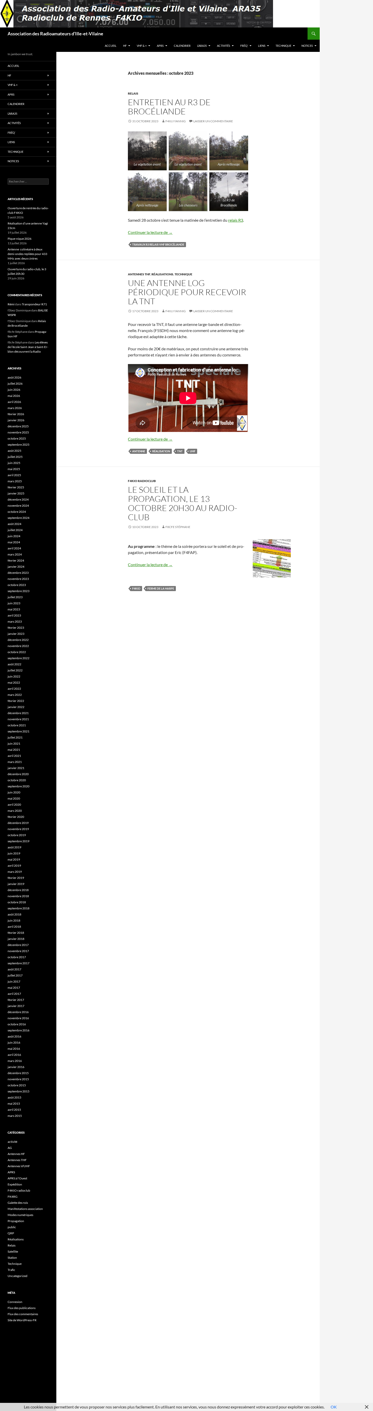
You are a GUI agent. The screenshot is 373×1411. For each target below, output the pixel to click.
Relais (133, 93)
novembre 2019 (18, 829)
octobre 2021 (17, 725)
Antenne (138, 451)
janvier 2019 (16, 884)
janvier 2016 (16, 1067)
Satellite (13, 1251)
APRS (160, 45)
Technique (283, 45)
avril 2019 (14, 865)
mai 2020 (14, 798)
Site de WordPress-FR (22, 1320)
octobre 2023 (17, 585)
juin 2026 (14, 390)
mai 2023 (14, 609)
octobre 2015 (17, 1085)
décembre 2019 (18, 823)
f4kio (136, 588)
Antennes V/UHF (19, 1166)
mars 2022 (15, 695)
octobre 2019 (17, 835)
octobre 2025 (17, 438)
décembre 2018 (18, 890)
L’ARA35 (202, 45)
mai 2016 (14, 1048)
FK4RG (13, 1196)
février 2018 (16, 933)
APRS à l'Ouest (17, 1178)
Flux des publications (22, 1308)
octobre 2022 (17, 652)
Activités (223, 45)
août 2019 (14, 847)
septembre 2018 (18, 908)
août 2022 (14, 664)
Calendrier (182, 45)
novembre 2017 (18, 951)
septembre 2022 (18, 658)
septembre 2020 (18, 786)
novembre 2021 (18, 719)
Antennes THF (139, 274)
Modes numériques (20, 1215)
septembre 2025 (18, 444)
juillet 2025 (15, 457)
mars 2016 (15, 1061)
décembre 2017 (18, 945)
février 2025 (16, 487)
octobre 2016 (17, 1024)
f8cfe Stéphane (177, 527)
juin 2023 (14, 603)
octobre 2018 (17, 902)
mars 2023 (15, 621)
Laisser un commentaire (213, 121)
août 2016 (14, 1036)
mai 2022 (14, 682)
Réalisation (161, 451)
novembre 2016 (18, 1018)
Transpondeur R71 (34, 304)
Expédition (15, 1184)
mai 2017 (14, 987)
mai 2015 (14, 1103)
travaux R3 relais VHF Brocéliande (158, 244)
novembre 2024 (18, 505)
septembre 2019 (18, 841)
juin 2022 (14, 676)
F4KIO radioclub (142, 481)
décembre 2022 (18, 640)
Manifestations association (25, 1209)
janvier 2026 (16, 420)
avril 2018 (14, 926)
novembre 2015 (18, 1079)
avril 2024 (14, 548)
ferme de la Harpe (160, 588)
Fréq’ (244, 45)
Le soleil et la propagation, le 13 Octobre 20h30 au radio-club (182, 503)
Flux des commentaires (23, 1314)
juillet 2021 (15, 737)
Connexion (15, 1302)
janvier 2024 (16, 566)
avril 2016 (14, 1055)
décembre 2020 (18, 774)
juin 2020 (14, 792)
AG (10, 1148)
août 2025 (14, 451)
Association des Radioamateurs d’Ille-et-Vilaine (55, 33)
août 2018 (14, 914)
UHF (192, 451)
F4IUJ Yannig (175, 121)
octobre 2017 (17, 957)
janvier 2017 (16, 1006)
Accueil (110, 45)
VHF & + (142, 45)
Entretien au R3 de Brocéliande (169, 106)
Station (12, 1257)
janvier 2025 (16, 493)
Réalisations (162, 274)
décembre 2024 (18, 499)
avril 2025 (14, 475)
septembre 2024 (18, 518)
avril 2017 (14, 994)
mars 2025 (15, 481)
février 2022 (16, 701)
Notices (307, 45)
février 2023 (16, 627)
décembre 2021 (18, 713)
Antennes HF (16, 1154)
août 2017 (14, 969)
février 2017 (16, 1000)
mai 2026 (14, 396)
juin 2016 (14, 1042)
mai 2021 (14, 750)
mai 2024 (14, 542)
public (12, 1227)
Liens (261, 45)
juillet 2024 (15, 530)
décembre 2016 (18, 1012)
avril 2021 (14, 756)
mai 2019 (14, 859)
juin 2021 (14, 743)
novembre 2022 (18, 646)
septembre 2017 (18, 963)
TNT (180, 451)
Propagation (16, 1221)
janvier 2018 (16, 939)
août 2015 (14, 1097)
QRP (11, 1233)
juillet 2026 (15, 383)
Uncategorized (17, 1276)
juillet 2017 (15, 975)
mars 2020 (15, 811)
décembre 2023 (18, 573)
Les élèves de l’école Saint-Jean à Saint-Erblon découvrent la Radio (28, 346)
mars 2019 (15, 872)
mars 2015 (15, 1116)
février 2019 (16, 878)
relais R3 (235, 220)
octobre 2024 (17, 512)
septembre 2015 (18, 1091)
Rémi (11, 304)
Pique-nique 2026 (19, 239)
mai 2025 (14, 469)
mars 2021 (15, 762)
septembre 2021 (18, 731)
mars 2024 (15, 554)
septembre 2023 (18, 591)
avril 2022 (14, 689)
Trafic (11, 1270)
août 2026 (14, 377)
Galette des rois (18, 1203)
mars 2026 (15, 408)
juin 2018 (14, 920)
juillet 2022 (15, 670)
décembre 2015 (18, 1073)
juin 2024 (14, 536)
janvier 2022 (16, 707)
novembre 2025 (18, 432)
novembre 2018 (18, 896)
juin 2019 (14, 853)
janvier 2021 (16, 768)
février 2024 (16, 560)
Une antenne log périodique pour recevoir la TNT (187, 292)
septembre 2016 (18, 1030)
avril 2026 (14, 402)
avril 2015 (14, 1110)
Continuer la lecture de (150, 232)
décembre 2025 (18, 426)
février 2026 (16, 414)
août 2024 (14, 524)
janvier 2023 (16, 634)
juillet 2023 (15, 597)
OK (334, 1406)
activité (12, 1142)
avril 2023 (14, 615)
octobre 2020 (17, 780)
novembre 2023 (18, 579)
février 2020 (16, 817)
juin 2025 (14, 463)
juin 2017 (14, 981)
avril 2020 (14, 804)
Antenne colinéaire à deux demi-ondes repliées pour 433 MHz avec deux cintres (27, 253)
